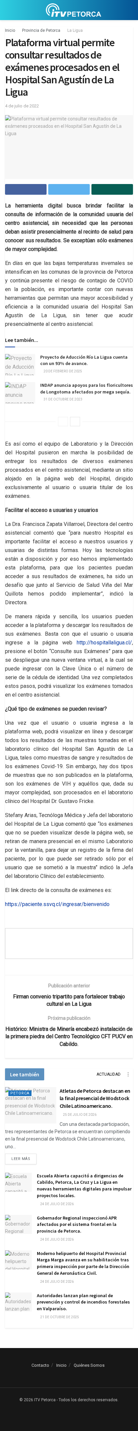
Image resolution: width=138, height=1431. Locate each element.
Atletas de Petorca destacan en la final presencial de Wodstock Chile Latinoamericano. (95, 1098)
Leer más (20, 1159)
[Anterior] (63, 421)
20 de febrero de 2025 (62, 371)
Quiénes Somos (89, 1365)
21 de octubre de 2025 (59, 1317)
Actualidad (108, 1074)
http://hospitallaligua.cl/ (104, 642)
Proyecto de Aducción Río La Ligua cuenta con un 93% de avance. (84, 360)
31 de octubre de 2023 (62, 399)
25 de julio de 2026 (79, 1114)
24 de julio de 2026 (57, 1204)
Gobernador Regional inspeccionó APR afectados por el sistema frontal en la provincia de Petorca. (77, 1224)
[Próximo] (75, 421)
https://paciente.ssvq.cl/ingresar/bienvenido (57, 904)
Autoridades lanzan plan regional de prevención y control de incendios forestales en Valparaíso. (83, 1302)
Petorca (19, 1093)
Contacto (40, 1365)
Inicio (10, 30)
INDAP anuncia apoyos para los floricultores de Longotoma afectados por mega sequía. (86, 388)
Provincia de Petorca (41, 30)
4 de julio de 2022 (22, 105)
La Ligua (75, 30)
